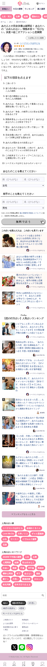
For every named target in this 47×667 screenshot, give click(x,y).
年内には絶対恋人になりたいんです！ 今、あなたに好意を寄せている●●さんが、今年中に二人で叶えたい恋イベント (29, 298)
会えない (28, 573)
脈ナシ (6, 579)
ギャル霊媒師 (38, 534)
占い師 (23, 663)
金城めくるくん (34, 528)
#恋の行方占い (18, 603)
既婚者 (41, 568)
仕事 (18, 16)
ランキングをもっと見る (24, 514)
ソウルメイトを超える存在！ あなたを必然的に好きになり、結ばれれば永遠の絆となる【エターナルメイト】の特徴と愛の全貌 (29, 241)
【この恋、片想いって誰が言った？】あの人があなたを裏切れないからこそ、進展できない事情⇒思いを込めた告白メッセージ (30, 442)
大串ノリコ (23, 534)
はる (5, 539)
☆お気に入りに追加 (36, 38)
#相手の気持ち (9, 608)
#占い (5, 603)
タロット (38, 579)
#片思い (32, 603)
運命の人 (36, 16)
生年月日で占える (23, 584)
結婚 (26, 16)
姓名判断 (7, 584)
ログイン (41, 3)
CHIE (43, 506)
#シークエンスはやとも (13, 613)
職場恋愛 (26, 579)
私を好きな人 (28, 562)
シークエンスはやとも (37, 250)
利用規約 (25, 620)
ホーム (4, 663)
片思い (16, 579)
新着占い (6, 9)
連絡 (38, 573)
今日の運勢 (17, 9)
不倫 (22, 568)
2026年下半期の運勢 (12, 557)
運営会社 (25, 627)
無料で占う (23, 221)
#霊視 (21, 608)
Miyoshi (42, 470)
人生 (27, 557)
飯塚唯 (42, 413)
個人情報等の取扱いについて (30, 213)
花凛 (5, 545)
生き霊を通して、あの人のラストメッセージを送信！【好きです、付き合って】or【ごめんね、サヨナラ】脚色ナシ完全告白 (30, 384)
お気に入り (42, 663)
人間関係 (7, 562)
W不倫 (31, 568)
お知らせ (25, 631)
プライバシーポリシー (30, 623)
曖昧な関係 (8, 573)
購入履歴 (41, 9)
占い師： (27, 43)
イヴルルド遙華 (29, 539)
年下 (19, 573)
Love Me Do (40, 355)
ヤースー (15, 539)
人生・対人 (7, 16)
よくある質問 (8, 623)
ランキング (29, 9)
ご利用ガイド (8, 620)
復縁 (15, 568)
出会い (6, 568)
